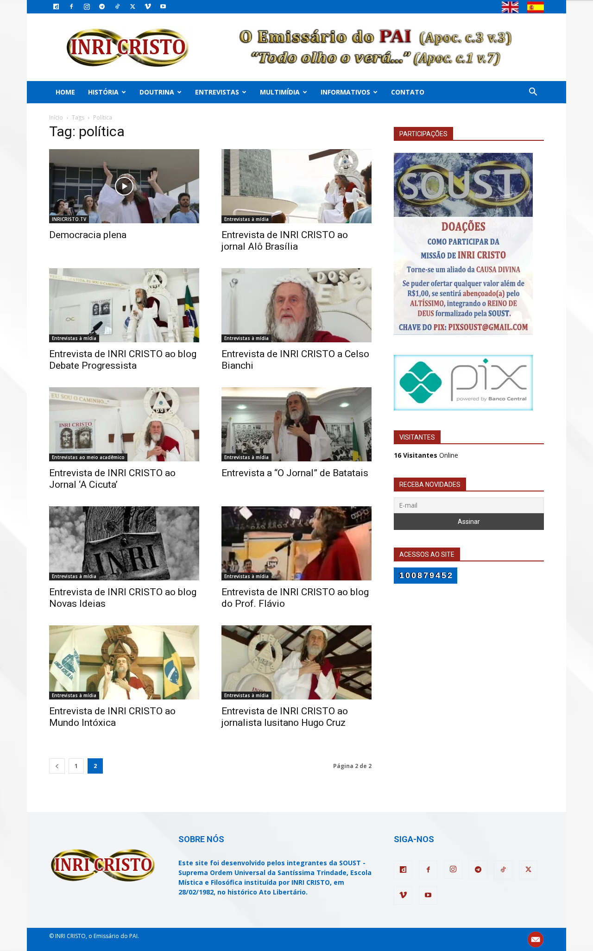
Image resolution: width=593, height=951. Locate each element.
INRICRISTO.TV (69, 219)
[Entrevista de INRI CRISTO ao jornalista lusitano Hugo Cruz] (296, 662)
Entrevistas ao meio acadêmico (88, 457)
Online (426, 455)
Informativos (345, 92)
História (103, 92)
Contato (407, 92)
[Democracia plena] (124, 186)
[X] (132, 6)
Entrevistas (217, 92)
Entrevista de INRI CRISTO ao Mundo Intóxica (112, 716)
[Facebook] (71, 6)
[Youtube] (163, 6)
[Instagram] (87, 6)
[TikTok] (117, 6)
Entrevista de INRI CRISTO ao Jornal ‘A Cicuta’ (112, 478)
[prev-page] (57, 766)
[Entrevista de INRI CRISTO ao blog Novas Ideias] (124, 543)
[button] (533, 92)
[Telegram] (102, 6)
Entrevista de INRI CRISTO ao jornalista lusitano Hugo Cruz (284, 716)
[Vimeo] (148, 6)
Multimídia (280, 92)
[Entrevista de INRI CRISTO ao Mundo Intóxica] (124, 662)
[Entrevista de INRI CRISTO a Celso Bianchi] (296, 305)
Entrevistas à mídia (246, 219)
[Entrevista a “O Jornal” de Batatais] (296, 424)
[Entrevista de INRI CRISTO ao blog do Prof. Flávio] (296, 543)
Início (56, 117)
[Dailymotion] (56, 6)
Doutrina (156, 92)
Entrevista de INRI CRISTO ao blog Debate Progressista (122, 359)
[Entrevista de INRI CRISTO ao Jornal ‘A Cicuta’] (124, 424)
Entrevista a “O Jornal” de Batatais (294, 473)
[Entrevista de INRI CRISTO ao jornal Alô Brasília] (296, 186)
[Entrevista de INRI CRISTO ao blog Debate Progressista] (124, 305)
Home (65, 92)
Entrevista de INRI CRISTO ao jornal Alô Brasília (284, 240)
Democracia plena (87, 234)
